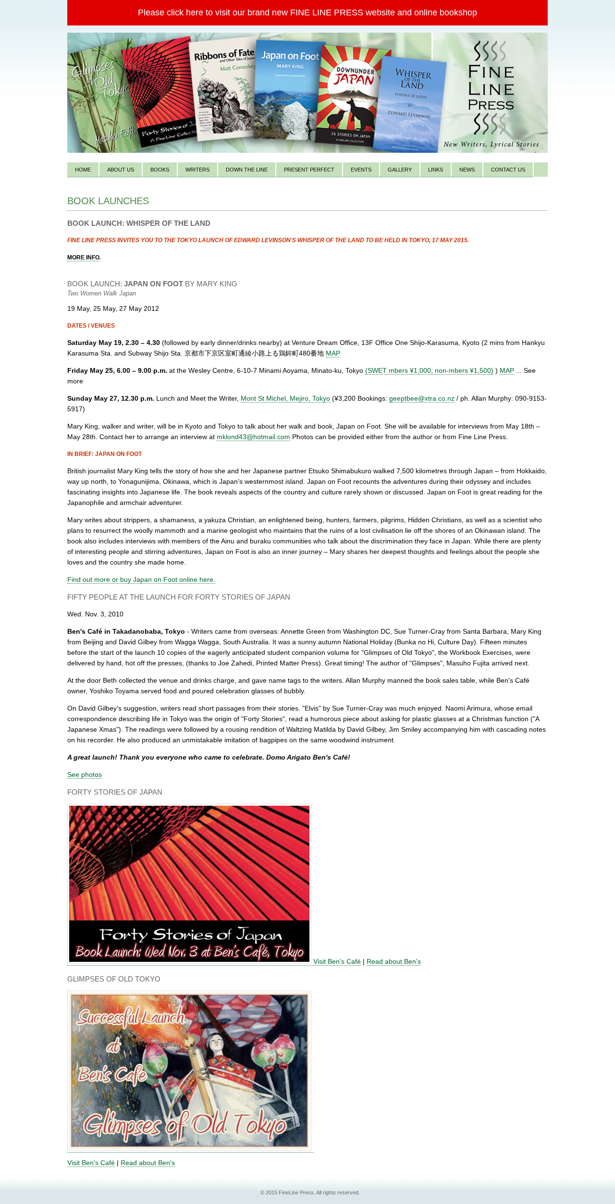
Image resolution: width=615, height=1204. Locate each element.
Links (435, 169)
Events (361, 169)
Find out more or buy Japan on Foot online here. (141, 579)
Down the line (247, 169)
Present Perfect (309, 169)
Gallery (400, 169)
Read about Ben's (394, 961)
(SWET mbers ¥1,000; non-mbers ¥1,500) (429, 370)
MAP (333, 353)
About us (120, 169)
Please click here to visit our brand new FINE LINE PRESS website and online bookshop (307, 12)
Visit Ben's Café (337, 961)
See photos (84, 774)
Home (83, 169)
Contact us (508, 169)
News (467, 169)
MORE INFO (83, 257)
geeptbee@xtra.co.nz (422, 398)
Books (159, 169)
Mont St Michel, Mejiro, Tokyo (285, 398)
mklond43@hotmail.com (253, 437)
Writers (197, 169)
